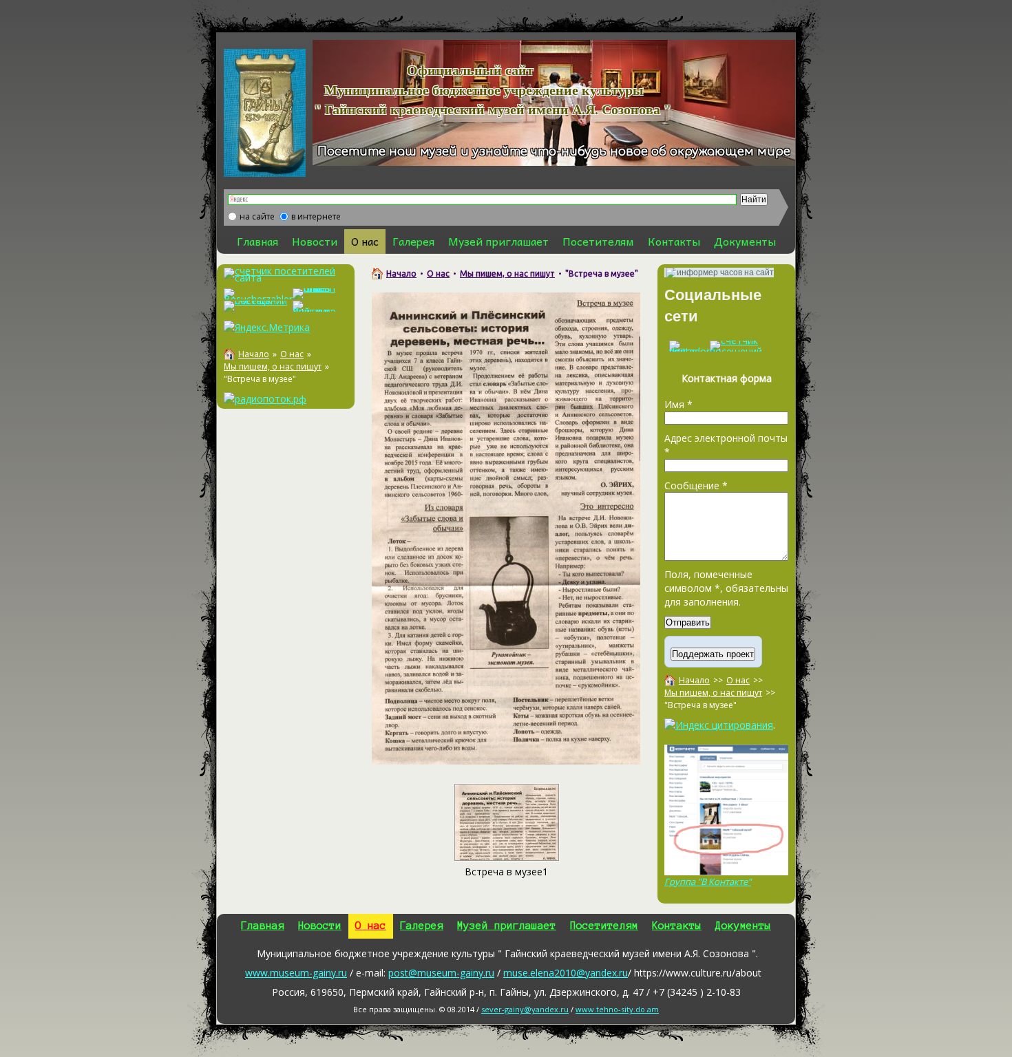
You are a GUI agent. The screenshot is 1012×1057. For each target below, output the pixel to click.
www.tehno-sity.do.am (617, 1009)
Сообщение (696, 485)
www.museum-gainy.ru (296, 972)
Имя (678, 404)
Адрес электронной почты (726, 444)
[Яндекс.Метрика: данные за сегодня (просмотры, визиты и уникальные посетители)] (267, 327)
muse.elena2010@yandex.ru (565, 972)
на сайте (257, 216)
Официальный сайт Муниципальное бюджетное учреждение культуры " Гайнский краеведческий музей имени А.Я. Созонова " (475, 90)
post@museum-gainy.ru (441, 972)
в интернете (316, 216)
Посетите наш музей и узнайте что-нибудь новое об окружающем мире (553, 151)
